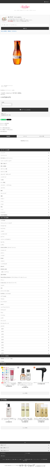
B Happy (2, 361)
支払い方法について (9, 459)
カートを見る (28, 453)
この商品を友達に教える (6, 127)
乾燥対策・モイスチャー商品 (6, 358)
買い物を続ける (4, 131)
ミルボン (5, 86)
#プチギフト (14, 31)
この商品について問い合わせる (7, 129)
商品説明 (8, 136)
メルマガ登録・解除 (44, 459)
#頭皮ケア (9, 31)
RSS (23, 460)
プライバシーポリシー (36, 459)
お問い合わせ (3, 455)
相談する (25, 28)
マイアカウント (3, 453)
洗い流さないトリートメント (8, 85)
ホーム (2, 85)
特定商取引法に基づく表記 (28, 459)
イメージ (25, 136)
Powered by (17, 465)
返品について (3, 113)
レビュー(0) (41, 136)
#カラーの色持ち (4, 31)
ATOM (26, 460)
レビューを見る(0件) (5, 123)
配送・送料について (15, 459)
